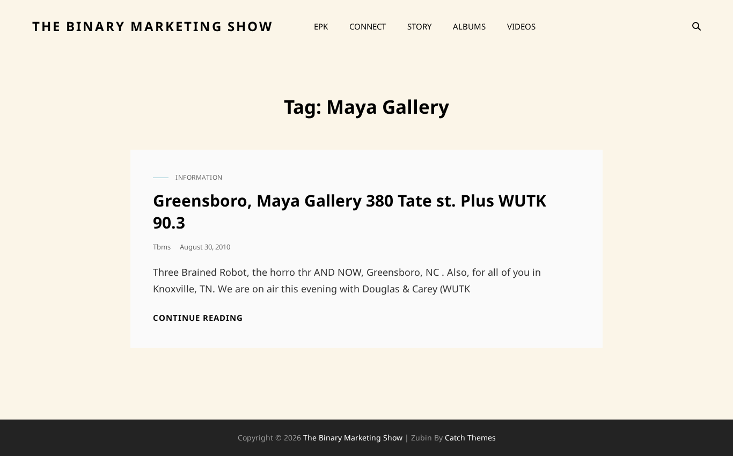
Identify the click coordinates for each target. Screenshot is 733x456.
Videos (521, 26)
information (199, 177)
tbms (162, 247)
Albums (469, 26)
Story (419, 26)
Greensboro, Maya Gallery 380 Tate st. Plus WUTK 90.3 (349, 211)
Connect (367, 26)
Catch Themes (470, 437)
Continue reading (198, 318)
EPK (321, 26)
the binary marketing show (152, 26)
